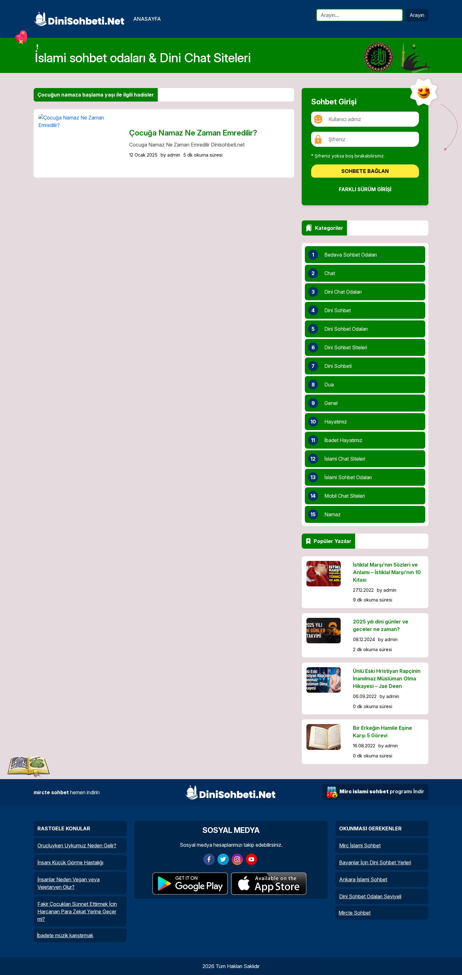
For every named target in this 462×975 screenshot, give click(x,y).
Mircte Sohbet (354, 913)
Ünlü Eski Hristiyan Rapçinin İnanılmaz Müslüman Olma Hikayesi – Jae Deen (387, 678)
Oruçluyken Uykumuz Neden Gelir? (76, 845)
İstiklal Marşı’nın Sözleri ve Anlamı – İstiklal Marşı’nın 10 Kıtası (387, 572)
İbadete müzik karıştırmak (65, 935)
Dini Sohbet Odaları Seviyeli (370, 896)
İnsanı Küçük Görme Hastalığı (70, 862)
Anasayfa (147, 19)
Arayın (417, 15)
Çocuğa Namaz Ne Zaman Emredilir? (193, 132)
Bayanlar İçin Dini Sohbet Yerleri (375, 862)
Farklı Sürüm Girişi (365, 189)
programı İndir (381, 791)
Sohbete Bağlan (365, 171)
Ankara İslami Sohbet (363, 879)
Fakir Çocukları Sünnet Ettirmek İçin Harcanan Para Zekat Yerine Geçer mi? (77, 911)
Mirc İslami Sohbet (360, 845)
